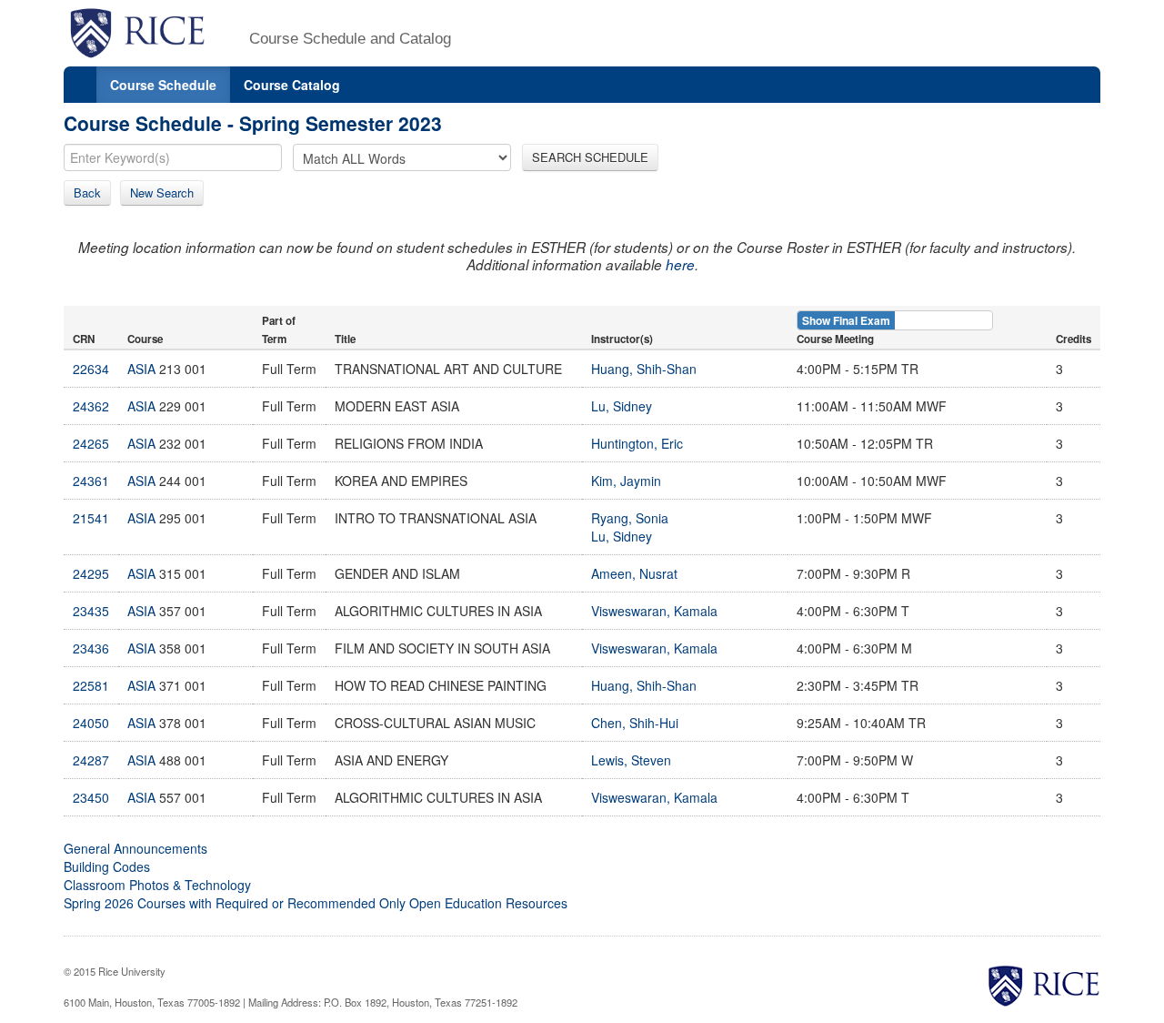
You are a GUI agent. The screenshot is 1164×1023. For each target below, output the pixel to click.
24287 (91, 760)
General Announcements (135, 848)
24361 (91, 480)
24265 (91, 443)
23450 (91, 797)
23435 (91, 611)
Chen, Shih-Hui (634, 723)
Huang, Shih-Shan (644, 369)
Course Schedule (163, 85)
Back (87, 192)
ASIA (141, 369)
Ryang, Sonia (629, 518)
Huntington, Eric (637, 443)
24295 (91, 573)
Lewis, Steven (631, 760)
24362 (91, 406)
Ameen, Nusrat (634, 573)
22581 (91, 685)
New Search (162, 192)
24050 (91, 723)
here (680, 264)
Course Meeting (835, 339)
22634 (91, 369)
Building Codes (107, 866)
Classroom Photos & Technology (157, 885)
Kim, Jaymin (626, 480)
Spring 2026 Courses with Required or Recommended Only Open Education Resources (315, 903)
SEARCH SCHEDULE (590, 157)
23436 (91, 648)
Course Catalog (292, 85)
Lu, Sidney (621, 406)
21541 (91, 518)
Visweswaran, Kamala (654, 611)
